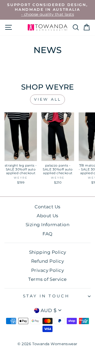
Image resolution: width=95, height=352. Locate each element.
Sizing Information (47, 224)
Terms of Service (47, 279)
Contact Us (47, 206)
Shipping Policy (47, 252)
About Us (47, 215)
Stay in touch (46, 296)
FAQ (47, 233)
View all (47, 99)
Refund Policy (47, 261)
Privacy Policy (47, 270)
